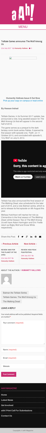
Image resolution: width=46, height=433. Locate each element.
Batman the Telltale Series (15, 292)
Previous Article (9, 244)
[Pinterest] (36, 236)
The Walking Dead (11, 301)
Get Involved (7, 405)
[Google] (27, 236)
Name (10, 349)
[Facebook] (18, 236)
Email (10, 358)
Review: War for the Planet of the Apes (9, 252)
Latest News (7, 399)
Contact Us (6, 415)
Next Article (30, 244)
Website (6, 366)
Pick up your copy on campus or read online (23, 100)
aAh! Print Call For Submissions (16, 410)
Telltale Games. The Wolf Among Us (19, 297)
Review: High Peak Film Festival (28, 251)
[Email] (40, 236)
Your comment (13, 322)
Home (4, 394)
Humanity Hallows (21, 48)
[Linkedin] (31, 236)
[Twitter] (22, 236)
